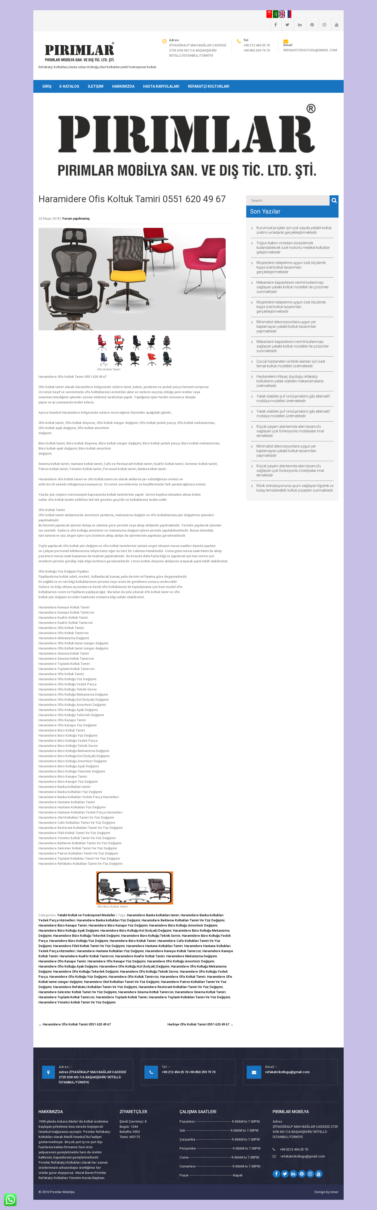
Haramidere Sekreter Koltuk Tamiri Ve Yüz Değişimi (77, 992)
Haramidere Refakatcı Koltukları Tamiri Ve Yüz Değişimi (95, 987)
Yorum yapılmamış (76, 218)
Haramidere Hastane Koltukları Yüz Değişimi (110, 951)
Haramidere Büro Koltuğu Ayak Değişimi (68, 930)
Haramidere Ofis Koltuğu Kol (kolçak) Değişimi (134, 966)
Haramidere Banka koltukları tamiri (153, 915)
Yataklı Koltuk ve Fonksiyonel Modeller (86, 915)
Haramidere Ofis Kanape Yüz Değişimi (116, 961)
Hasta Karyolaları (161, 86)
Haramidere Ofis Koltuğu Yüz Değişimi (78, 977)
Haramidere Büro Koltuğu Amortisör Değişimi (183, 925)
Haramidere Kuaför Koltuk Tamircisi (86, 956)
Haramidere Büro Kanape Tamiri (62, 925)
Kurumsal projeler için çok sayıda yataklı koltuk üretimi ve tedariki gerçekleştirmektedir (294, 230)
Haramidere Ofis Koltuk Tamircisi (133, 977)
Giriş (47, 86)
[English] (282, 14)
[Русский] (288, 14)
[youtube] (335, 24)
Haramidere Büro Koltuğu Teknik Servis (150, 936)
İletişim (95, 86)
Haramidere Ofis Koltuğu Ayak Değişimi (68, 966)
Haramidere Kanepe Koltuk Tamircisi (173, 951)
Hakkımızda (123, 86)
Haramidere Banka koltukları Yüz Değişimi (108, 920)
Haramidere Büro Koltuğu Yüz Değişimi (78, 941)
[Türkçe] (269, 14)
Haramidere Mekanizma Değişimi (191, 956)
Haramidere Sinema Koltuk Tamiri (200, 992)
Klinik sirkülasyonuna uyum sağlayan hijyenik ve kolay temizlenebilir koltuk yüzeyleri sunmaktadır (294, 488)
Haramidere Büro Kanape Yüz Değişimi (117, 925)
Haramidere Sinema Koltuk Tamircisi (145, 992)
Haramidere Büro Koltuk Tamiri (133, 941)
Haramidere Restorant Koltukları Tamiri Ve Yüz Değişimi (180, 987)
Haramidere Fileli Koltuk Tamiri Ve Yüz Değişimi (89, 946)
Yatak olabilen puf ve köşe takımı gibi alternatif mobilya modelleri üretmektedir (293, 398)
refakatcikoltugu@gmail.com (310, 50)
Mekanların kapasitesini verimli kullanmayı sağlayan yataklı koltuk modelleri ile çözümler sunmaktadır (292, 287)
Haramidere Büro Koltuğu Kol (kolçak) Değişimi (135, 930)
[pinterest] (310, 24)
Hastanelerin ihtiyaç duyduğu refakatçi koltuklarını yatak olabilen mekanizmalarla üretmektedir (289, 381)
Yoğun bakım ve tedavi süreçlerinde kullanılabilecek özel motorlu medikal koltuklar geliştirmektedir (293, 247)
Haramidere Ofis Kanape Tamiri (62, 961)
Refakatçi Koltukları (208, 86)
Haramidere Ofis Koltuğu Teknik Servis (149, 971)
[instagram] (322, 24)
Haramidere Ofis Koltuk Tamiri (182, 977)
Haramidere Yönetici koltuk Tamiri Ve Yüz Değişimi (76, 1002)
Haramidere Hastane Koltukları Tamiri (154, 946)
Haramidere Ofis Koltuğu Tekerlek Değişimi (85, 971)
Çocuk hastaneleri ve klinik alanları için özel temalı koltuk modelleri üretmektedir (290, 363)
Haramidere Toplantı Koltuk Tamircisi (66, 997)
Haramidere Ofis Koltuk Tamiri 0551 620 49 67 (74, 1024)
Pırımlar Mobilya (62, 1192)
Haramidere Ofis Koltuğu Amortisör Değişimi (180, 961)
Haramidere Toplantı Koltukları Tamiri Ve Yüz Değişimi (189, 997)
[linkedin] (298, 24)
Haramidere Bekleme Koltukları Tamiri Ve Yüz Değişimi (183, 920)
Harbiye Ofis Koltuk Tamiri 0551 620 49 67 (200, 1024)
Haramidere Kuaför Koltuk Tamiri (140, 956)
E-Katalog (69, 86)
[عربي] (276, 14)
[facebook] (273, 24)
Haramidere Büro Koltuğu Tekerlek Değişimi (86, 936)
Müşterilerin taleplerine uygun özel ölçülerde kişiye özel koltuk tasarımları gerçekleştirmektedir (291, 267)
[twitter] (285, 24)
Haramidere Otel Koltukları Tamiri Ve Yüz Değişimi (121, 982)
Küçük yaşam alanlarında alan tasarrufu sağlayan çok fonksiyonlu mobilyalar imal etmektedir (290, 431)
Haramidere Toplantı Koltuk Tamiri (121, 997)
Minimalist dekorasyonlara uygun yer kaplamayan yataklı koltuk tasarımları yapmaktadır (286, 326)
